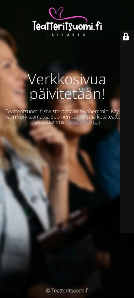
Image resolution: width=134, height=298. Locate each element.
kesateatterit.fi (83, 121)
